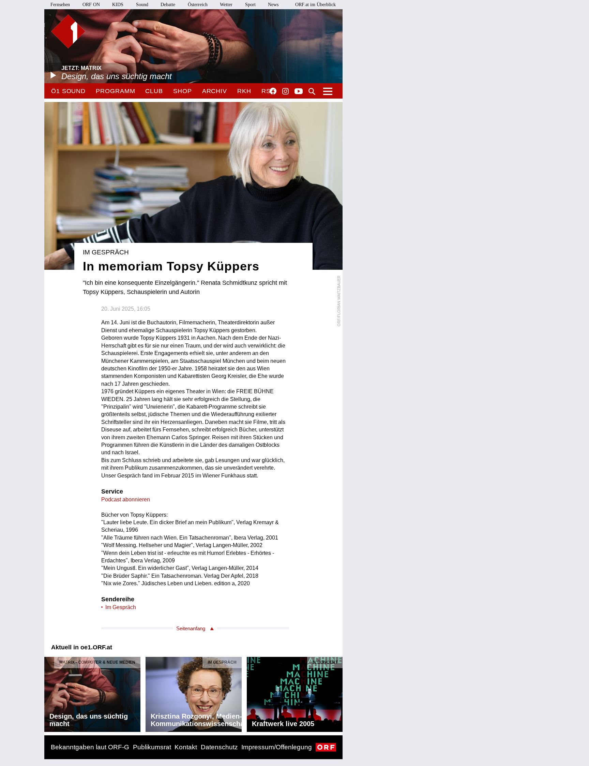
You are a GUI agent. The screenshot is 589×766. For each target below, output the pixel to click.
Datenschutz (219, 747)
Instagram (285, 91)
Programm (115, 91)
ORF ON (91, 4)
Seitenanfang (190, 628)
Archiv (214, 91)
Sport (250, 4)
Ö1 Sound (68, 91)
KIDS (117, 4)
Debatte (168, 4)
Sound (142, 4)
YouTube (298, 91)
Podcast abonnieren (125, 499)
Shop (182, 91)
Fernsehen (60, 4)
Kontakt (186, 747)
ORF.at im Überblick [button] (315, 4)
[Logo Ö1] (68, 31)
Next (337, 692)
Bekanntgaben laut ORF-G (90, 747)
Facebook (273, 91)
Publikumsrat (152, 747)
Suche (311, 91)
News (273, 4)
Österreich (198, 4)
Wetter (226, 4)
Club (154, 91)
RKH (244, 91)
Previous (49, 692)
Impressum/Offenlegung (276, 747)
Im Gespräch (120, 607)
